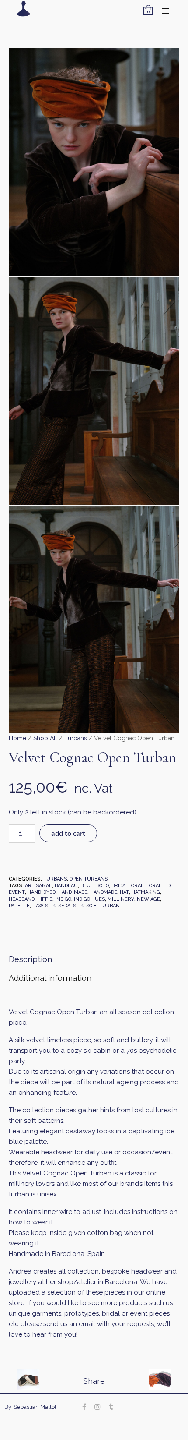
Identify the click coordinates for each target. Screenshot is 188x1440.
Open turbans (89, 879)
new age (148, 899)
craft (138, 885)
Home (17, 738)
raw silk (44, 906)
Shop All (45, 738)
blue (87, 885)
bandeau (66, 885)
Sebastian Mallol (35, 1407)
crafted (160, 885)
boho (102, 885)
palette (19, 906)
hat (124, 892)
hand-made (72, 892)
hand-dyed (42, 892)
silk (78, 906)
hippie (44, 899)
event (17, 892)
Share (94, 1381)
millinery (121, 899)
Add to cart (68, 833)
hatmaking (146, 892)
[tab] (94, 959)
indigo (63, 899)
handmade (103, 892)
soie (91, 906)
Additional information (50, 978)
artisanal (38, 885)
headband (22, 899)
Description (30, 959)
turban (109, 906)
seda (64, 906)
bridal (120, 885)
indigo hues (89, 899)
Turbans (75, 738)
